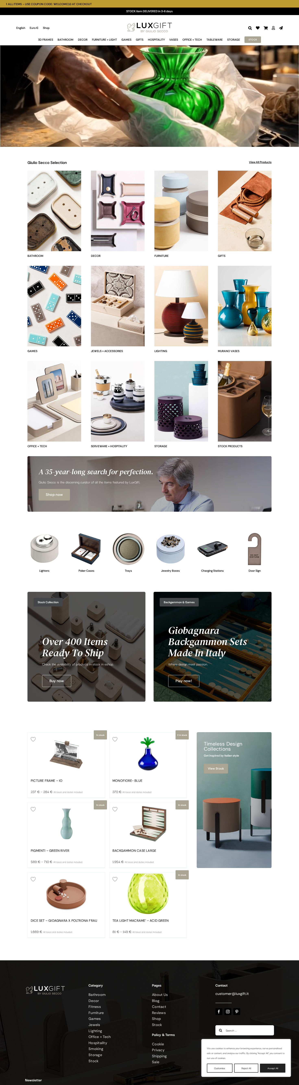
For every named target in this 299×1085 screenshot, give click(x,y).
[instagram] (227, 1011)
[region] (246, 1058)
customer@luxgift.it (232, 993)
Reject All (246, 1068)
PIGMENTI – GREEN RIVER (50, 850)
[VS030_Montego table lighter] (44, 534)
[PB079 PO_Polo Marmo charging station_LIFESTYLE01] (213, 534)
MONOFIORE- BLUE (127, 780)
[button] (250, 28)
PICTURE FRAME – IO (47, 780)
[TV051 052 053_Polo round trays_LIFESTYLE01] (128, 534)
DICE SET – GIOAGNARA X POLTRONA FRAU (64, 920)
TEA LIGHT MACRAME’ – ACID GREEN (140, 920)
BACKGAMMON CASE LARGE (134, 850)
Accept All (272, 1068)
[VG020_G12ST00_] (87, 534)
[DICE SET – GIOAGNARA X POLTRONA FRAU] (66, 893)
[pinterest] (236, 1011)
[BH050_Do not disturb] (255, 534)
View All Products (260, 162)
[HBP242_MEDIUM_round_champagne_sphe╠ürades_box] (171, 534)
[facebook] (218, 1011)
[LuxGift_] (149, 21)
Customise (219, 1068)
